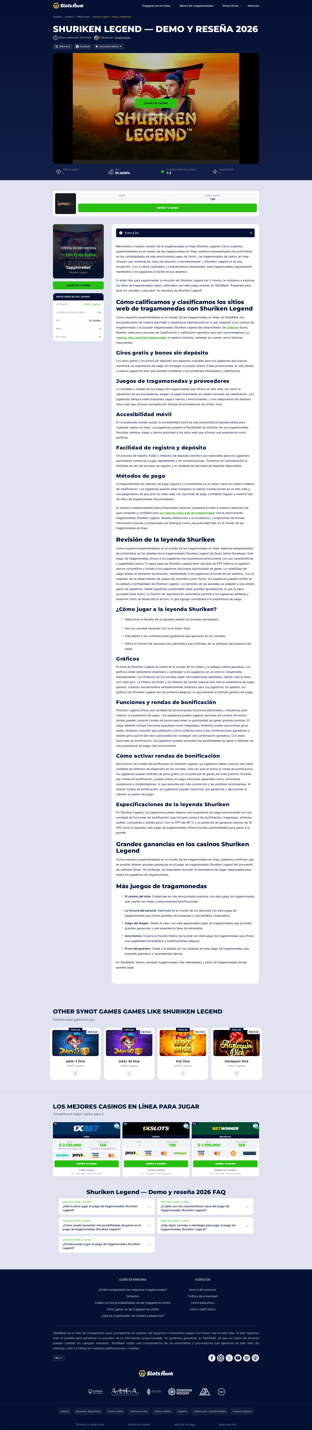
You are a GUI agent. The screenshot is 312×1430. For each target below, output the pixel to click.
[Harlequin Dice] (236, 1054)
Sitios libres (230, 5)
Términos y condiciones (90, 1424)
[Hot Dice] (182, 1054)
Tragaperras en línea (156, 5)
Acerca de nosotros (202, 1290)
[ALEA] (125, 1391)
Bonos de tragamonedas (196, 5)
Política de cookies (139, 1424)
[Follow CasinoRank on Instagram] (220, 1358)
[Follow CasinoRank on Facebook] (211, 1358)
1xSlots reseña (156, 1169)
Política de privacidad (202, 1296)
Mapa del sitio (227, 1424)
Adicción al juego (184, 1424)
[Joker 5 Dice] (75, 1054)
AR (57, 1358)
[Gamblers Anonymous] (205, 1391)
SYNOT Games (92, 304)
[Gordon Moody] (180, 1391)
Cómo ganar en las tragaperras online (133, 1309)
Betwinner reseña (225, 1169)
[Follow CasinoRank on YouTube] (238, 1358)
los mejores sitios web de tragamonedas (187, 513)
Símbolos (132, 1296)
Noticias (253, 5)
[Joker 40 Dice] (129, 1054)
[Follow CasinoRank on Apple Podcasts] (255, 1358)
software (233, 327)
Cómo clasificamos (203, 1309)
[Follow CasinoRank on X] (229, 1358)
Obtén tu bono (167, 208)
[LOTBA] (95, 1391)
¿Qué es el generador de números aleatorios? (132, 1316)
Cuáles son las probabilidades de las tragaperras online (133, 1303)
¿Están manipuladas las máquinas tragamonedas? (132, 1290)
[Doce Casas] (153, 1391)
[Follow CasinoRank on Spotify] (246, 1358)
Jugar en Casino (156, 103)
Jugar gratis (156, 114)
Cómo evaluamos (203, 1303)
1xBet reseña (87, 1169)
